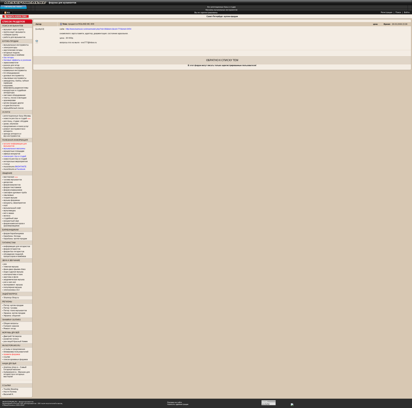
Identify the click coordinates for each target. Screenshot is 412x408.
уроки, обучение (11, 124)
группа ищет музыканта (14, 32)
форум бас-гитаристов (14, 251)
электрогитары (10, 47)
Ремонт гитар (10, 328)
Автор (38, 24)
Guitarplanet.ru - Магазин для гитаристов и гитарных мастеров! (17, 374)
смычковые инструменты (15, 78)
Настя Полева (10, 392)
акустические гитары (13, 50)
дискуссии (8, 182)
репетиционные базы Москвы (17, 116)
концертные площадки (14, 151)
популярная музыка (13, 287)
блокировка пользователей (16, 352)
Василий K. (9, 394)
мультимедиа (10, 210)
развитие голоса (11, 339)
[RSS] (7, 13)
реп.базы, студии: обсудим (16, 121)
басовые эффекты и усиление (17, 60)
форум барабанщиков (14, 233)
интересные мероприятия (16, 161)
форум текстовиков (12, 187)
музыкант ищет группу (14, 29)
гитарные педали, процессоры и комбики (14, 54)
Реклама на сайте (174, 402)
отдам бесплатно (11, 105)
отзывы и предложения (14, 349)
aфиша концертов (12, 154)
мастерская (9, 177)
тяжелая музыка (11, 267)
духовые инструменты (14, 75)
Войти (407, 12)
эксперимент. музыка (13, 285)
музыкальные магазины (14, 148)
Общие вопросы (11, 323)
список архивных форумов (16, 359)
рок (5, 264)
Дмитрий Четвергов (12, 336)
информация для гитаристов (17, 246)
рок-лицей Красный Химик (16, 341)
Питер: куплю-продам (13, 305)
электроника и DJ (11, 290)
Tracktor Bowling (11, 389)
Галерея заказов (11, 326)
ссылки (7, 357)
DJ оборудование (12, 73)
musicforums (15, 166)
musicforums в (14, 169)
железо (7, 216)
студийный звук (11, 218)
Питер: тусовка (10, 308)
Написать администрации (177, 404)
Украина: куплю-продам (14, 313)
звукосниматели (11, 63)
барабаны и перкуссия (14, 68)
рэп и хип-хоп (10, 282)
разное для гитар (11, 65)
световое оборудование (15, 95)
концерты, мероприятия (15, 203)
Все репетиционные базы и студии (221, 7)
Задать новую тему (15, 16)
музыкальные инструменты (16, 45)
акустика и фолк (11, 277)
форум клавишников (13, 190)
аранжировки (10, 100)
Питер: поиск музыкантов (15, 310)
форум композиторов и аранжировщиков (14, 224)
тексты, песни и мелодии (15, 98)
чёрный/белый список (13, 108)
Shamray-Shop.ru (11, 297)
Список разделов (13, 21)
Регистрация (386, 12)
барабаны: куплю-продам (15, 239)
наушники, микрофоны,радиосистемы (16, 86)
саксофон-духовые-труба (15, 192)
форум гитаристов (12, 249)
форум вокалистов (12, 185)
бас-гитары (9, 57)
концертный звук (11, 221)
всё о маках (9, 213)
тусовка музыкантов (13, 180)
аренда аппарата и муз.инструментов (12, 135)
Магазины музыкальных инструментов (221, 10)
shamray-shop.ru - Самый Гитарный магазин (15, 368)
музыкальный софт (12, 208)
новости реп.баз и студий (15, 159)
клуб (6, 205)
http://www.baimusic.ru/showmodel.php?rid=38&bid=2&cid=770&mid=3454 (98, 29)
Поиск (398, 12)
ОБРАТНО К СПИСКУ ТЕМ (222, 60)
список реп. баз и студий (15, 156)
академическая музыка (14, 279)
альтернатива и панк (13, 274)
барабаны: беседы (12, 236)
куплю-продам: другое (14, 103)
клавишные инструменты (15, 70)
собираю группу (11, 35)
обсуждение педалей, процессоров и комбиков (15, 255)
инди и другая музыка (13, 272)
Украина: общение (12, 316)
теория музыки (10, 198)
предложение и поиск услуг (16, 126)
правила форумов (12, 354)
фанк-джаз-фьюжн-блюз (15, 269)
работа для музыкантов (14, 37)
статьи (7, 164)
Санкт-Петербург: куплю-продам (222, 16)
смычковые (9, 195)
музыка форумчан (12, 200)
